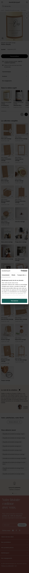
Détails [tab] (13, 275)
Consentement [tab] (5, 275)
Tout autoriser (14, 300)
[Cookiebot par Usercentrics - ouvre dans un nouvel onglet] (20, 271)
